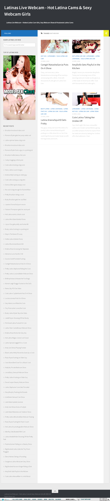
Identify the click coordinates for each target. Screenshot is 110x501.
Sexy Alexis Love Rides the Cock (15, 303)
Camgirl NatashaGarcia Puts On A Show (18, 264)
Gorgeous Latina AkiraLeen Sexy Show (17, 462)
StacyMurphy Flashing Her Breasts (16, 392)
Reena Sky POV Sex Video (13, 288)
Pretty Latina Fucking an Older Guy (16, 377)
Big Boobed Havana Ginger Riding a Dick (18, 466)
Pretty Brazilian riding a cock (14, 195)
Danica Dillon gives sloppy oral (15, 185)
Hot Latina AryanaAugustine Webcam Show (19, 427)
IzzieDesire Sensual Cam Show (15, 397)
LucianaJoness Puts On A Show (15, 298)
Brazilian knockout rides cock (15, 130)
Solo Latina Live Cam (88, 59)
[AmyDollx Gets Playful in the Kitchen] (86, 46)
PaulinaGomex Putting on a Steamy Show (18, 444)
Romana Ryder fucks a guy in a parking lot (19, 150)
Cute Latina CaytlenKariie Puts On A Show (18, 293)
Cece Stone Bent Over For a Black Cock (18, 363)
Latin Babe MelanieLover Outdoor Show (18, 412)
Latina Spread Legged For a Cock (16, 343)
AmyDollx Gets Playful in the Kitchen (16, 471)
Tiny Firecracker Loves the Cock (15, 308)
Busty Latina (45, 109)
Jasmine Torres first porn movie (15, 204)
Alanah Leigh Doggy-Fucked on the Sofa (18, 283)
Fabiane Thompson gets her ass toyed (17, 209)
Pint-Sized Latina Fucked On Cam (16, 323)
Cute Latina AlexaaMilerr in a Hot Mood (17, 476)
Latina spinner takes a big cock (15, 140)
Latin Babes (51, 56)
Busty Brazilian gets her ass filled (15, 200)
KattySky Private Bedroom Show (15, 367)
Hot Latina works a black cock (15, 214)
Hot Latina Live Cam (78, 56)
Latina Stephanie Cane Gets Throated (17, 387)
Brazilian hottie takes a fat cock (15, 155)
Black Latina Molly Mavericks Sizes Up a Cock (19, 353)
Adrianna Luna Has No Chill (14, 254)
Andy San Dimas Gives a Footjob (15, 407)
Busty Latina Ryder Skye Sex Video (16, 313)
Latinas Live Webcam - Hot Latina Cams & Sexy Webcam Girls (48, 11)
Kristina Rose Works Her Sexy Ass (15, 333)
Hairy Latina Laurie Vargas (13, 170)
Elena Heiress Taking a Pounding (15, 457)
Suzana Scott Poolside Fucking (15, 259)
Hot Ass (43, 56)
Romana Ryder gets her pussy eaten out (18, 135)
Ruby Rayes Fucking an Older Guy (16, 358)
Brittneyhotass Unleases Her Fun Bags (17, 279)
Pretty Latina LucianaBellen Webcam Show (19, 274)
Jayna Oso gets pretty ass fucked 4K (16, 224)
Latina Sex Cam (53, 111)
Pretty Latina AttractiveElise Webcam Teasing (19, 417)
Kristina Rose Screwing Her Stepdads (17, 249)
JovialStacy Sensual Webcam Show (16, 372)
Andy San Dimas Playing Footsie (15, 348)
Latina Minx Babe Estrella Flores (15, 219)
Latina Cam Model (57, 109)
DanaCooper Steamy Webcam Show (17, 382)
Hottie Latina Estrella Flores (14, 239)
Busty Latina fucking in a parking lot (16, 229)
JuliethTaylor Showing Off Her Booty (17, 318)
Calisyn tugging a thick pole (14, 160)
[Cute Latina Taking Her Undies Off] (86, 99)
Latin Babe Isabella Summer (14, 402)
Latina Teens (94, 111)
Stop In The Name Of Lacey (13, 234)
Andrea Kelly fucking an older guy (16, 175)
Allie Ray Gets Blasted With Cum (15, 432)
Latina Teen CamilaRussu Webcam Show (18, 328)
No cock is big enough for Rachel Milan (18, 190)
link (108, 467)
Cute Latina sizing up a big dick (15, 180)
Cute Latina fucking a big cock (15, 165)
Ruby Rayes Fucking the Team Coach (17, 422)
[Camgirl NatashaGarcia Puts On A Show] (55, 46)
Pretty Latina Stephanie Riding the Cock (18, 269)
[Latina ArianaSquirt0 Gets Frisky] (55, 99)
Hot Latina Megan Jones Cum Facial (16, 338)
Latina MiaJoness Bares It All (14, 244)
